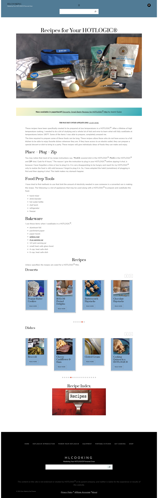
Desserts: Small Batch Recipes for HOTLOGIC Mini (85, 112)
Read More (33, 306)
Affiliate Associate (82, 492)
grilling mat (34, 237)
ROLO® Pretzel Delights (60, 301)
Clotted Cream (92, 357)
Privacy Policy (67, 492)
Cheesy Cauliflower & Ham (63, 359)
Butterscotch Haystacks (91, 300)
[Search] (95, 11)
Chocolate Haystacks (118, 300)
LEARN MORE (94, 123)
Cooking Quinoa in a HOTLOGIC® (120, 359)
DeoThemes (32, 491)
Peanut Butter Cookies (35, 300)
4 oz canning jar (36, 240)
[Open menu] (79, 5)
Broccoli (32, 357)
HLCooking (14, 4)
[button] (131, 276)
